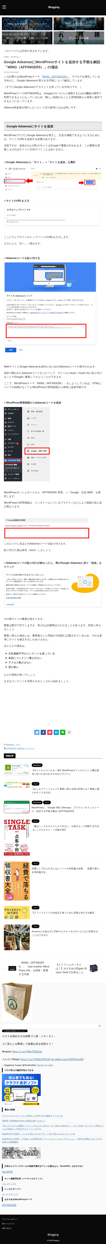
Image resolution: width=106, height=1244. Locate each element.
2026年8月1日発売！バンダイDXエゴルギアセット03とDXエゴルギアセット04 (38, 1133)
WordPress (10, 744)
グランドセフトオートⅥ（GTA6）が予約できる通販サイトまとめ (32, 1115)
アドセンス (30, 748)
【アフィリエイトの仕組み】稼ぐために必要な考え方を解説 (63, 912)
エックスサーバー (10, 1194)
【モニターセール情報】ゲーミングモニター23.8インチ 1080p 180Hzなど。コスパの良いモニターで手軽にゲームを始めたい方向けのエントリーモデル (53, 1127)
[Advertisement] (53, 707)
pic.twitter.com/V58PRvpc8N (67, 1059)
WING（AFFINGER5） (55, 76)
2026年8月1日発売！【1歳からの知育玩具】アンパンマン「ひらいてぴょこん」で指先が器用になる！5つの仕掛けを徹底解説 (52, 1140)
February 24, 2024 (44, 1065)
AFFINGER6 (9, 1205)
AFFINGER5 (11, 748)
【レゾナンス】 (9, 1183)
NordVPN (7, 1172)
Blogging (53, 7)
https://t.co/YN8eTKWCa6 (27, 1051)
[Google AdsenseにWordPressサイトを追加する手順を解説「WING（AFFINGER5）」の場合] (56, 732)
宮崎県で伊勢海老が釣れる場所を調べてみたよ (23, 1120)
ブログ (17, 744)
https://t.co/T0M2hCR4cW (35, 1059)
